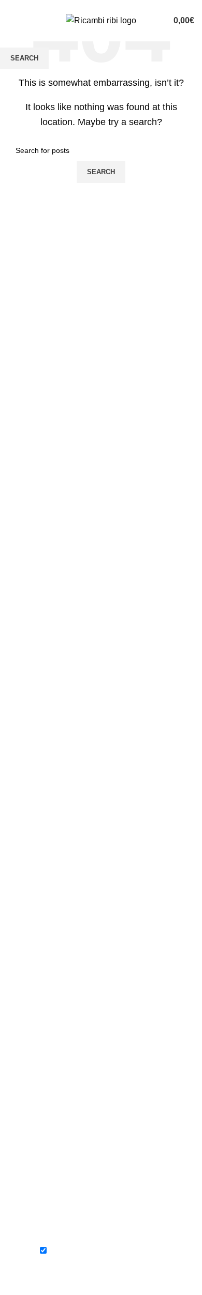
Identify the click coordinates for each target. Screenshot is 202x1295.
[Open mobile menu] (12, 20)
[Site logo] (101, 20)
